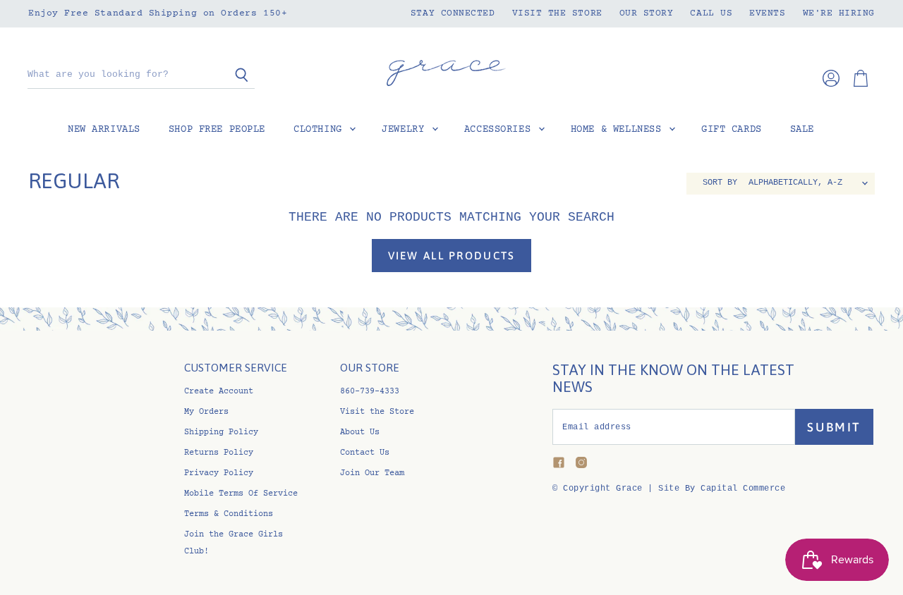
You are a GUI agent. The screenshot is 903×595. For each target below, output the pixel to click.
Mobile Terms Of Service (241, 493)
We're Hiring (839, 13)
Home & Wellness (619, 129)
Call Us (711, 13)
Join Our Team (372, 473)
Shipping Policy (221, 432)
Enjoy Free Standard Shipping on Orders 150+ (157, 13)
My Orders (206, 412)
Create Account (218, 391)
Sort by (720, 183)
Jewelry (406, 129)
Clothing (320, 129)
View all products (452, 256)
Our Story (646, 13)
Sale (802, 129)
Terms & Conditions (228, 514)
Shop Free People (217, 129)
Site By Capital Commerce (721, 488)
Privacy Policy (218, 473)
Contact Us (364, 453)
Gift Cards (731, 129)
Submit (834, 427)
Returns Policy (218, 453)
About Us (360, 432)
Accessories (500, 129)
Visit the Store (557, 13)
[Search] (236, 75)
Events (767, 13)
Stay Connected (453, 13)
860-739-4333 (369, 391)
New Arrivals (104, 129)
